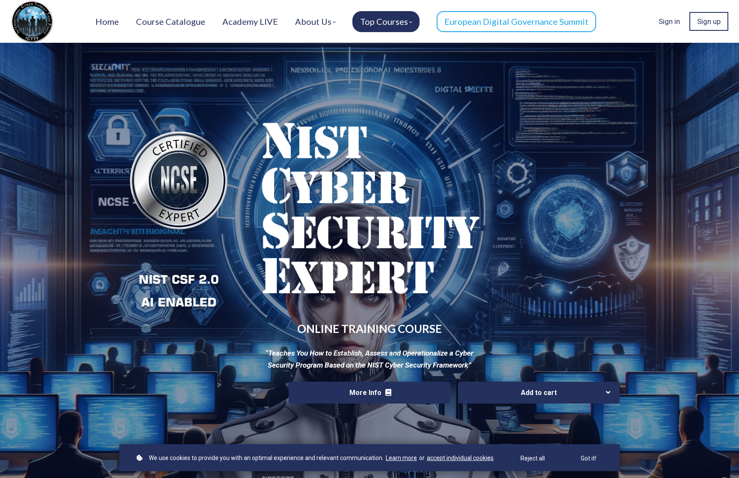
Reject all (532, 458)
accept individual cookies (460, 457)
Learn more (401, 457)
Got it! (588, 458)
